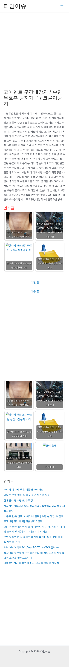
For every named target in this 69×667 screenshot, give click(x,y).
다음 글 (35, 291)
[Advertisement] (34, 49)
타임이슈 (15, 5)
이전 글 (35, 282)
